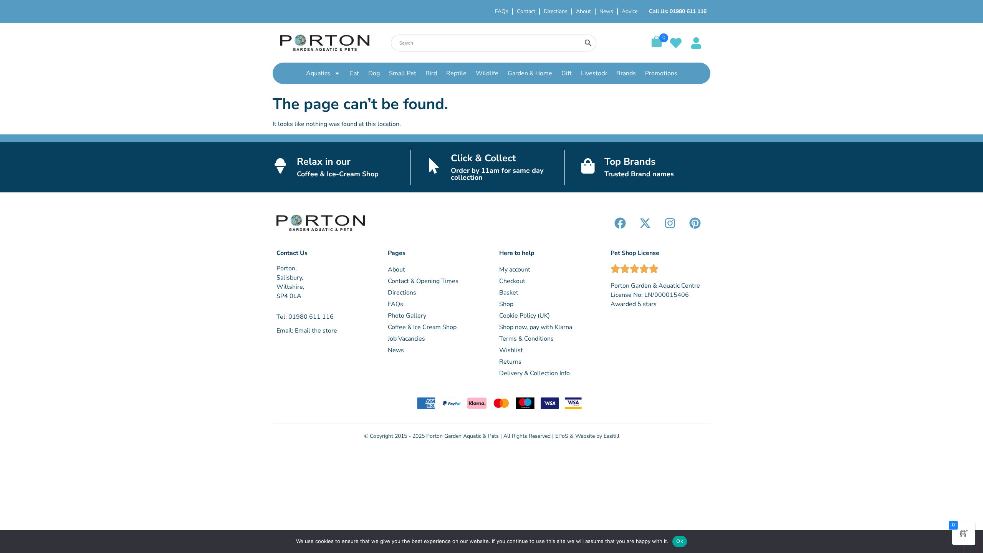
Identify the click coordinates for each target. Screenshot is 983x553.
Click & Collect (483, 158)
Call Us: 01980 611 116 (678, 11)
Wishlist (511, 350)
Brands (626, 73)
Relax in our (324, 161)
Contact (526, 11)
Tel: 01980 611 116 (305, 317)
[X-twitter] (645, 223)
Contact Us (292, 253)
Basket (508, 292)
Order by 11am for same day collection (497, 174)
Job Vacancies (406, 338)
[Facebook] (620, 223)
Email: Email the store (306, 330)
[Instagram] (670, 223)
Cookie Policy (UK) (524, 315)
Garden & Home (530, 73)
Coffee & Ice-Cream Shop (338, 174)
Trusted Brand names (639, 174)
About (583, 11)
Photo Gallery (407, 315)
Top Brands (629, 161)
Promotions (661, 73)
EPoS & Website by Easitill (587, 436)
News (606, 11)
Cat (354, 73)
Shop (506, 304)
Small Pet (402, 73)
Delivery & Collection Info (534, 373)
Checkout (512, 281)
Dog (374, 73)
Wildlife (487, 73)
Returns (510, 362)
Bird (431, 73)
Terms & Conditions (526, 338)
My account (514, 269)
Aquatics (318, 73)
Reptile (456, 73)
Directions (556, 11)
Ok (679, 541)
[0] (656, 45)
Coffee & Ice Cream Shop (422, 327)
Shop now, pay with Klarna (535, 327)
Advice (629, 11)
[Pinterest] (695, 223)
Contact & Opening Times (423, 281)
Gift (566, 73)
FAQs (501, 11)
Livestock (594, 73)
